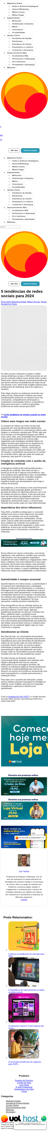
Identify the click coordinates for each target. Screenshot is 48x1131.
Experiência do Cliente (22, 44)
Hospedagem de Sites (24, 1089)
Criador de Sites (24, 1083)
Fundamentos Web (20, 56)
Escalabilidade (18, 32)
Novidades (10, 1112)
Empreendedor (13, 18)
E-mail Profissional (24, 1087)
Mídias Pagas (18, 15)
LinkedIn (24, 900)
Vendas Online (13, 35)
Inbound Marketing (20, 9)
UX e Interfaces (18, 62)
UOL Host (14, 150)
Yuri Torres (12, 304)
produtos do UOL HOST (18, 697)
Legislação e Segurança (22, 50)
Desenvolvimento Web (17, 53)
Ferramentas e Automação (23, 65)
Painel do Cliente (30, 150)
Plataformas (17, 41)
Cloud (24, 1091)
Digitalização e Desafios (22, 24)
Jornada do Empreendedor (17, 1103)
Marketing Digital (14, 3)
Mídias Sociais (18, 12)
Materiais (11, 67)
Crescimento (17, 30)
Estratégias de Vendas (22, 38)
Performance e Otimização (23, 59)
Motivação (16, 21)
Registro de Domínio (24, 1080)
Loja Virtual (24, 1085)
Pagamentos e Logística (22, 47)
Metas (15, 27)
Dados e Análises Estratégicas (25, 6)
